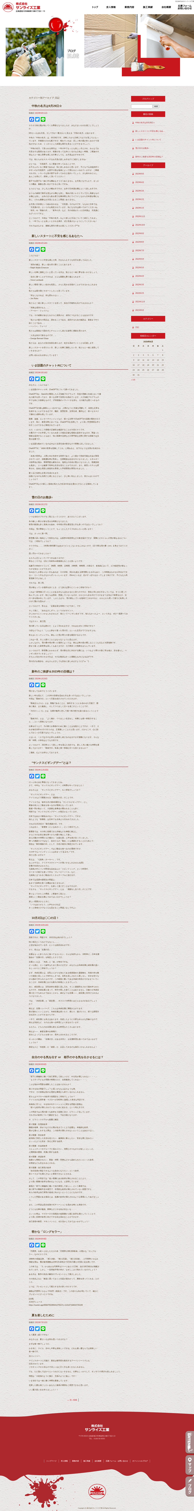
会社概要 (166, 7)
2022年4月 (139, 276)
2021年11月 (140, 302)
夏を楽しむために (43, 1315)
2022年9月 (139, 233)
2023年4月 (139, 182)
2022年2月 (139, 293)
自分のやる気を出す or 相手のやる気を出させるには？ (68, 1057)
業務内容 (129, 7)
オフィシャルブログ (140, 1461)
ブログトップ (148, 99)
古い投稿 (72, 1400)
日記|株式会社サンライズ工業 (184, 1)
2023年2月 (139, 199)
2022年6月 (139, 259)
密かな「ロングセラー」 (47, 1231)
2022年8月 (139, 242)
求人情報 (111, 7)
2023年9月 (139, 174)
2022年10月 (140, 225)
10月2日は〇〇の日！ (45, 917)
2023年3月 (139, 191)
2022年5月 (139, 267)
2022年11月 (140, 216)
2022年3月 (139, 284)
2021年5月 (139, 310)
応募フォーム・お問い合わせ (185, 7)
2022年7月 (139, 250)
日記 (137, 327)
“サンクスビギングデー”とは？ (51, 762)
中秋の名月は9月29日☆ (47, 105)
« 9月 (133, 380)
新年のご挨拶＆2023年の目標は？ (53, 671)
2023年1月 (139, 208)
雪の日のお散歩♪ (42, 497)
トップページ (92, 7)
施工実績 (148, 7)
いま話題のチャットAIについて (51, 365)
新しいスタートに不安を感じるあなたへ (57, 235)
